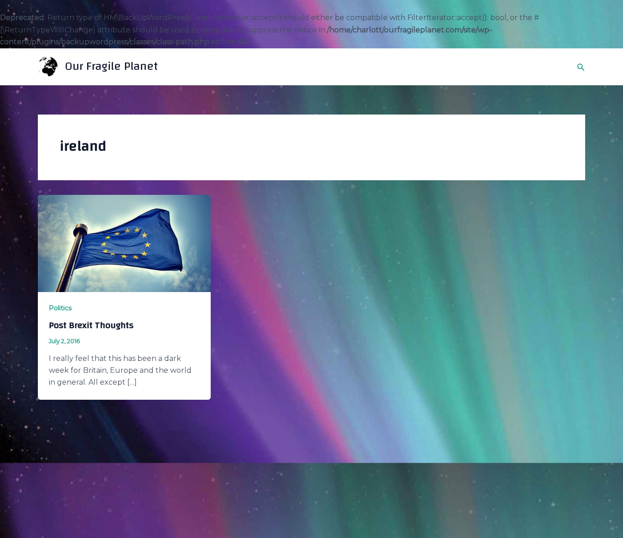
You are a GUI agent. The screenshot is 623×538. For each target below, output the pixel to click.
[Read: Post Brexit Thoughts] (124, 243)
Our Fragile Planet (111, 66)
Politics (60, 308)
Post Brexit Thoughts (91, 325)
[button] (581, 66)
